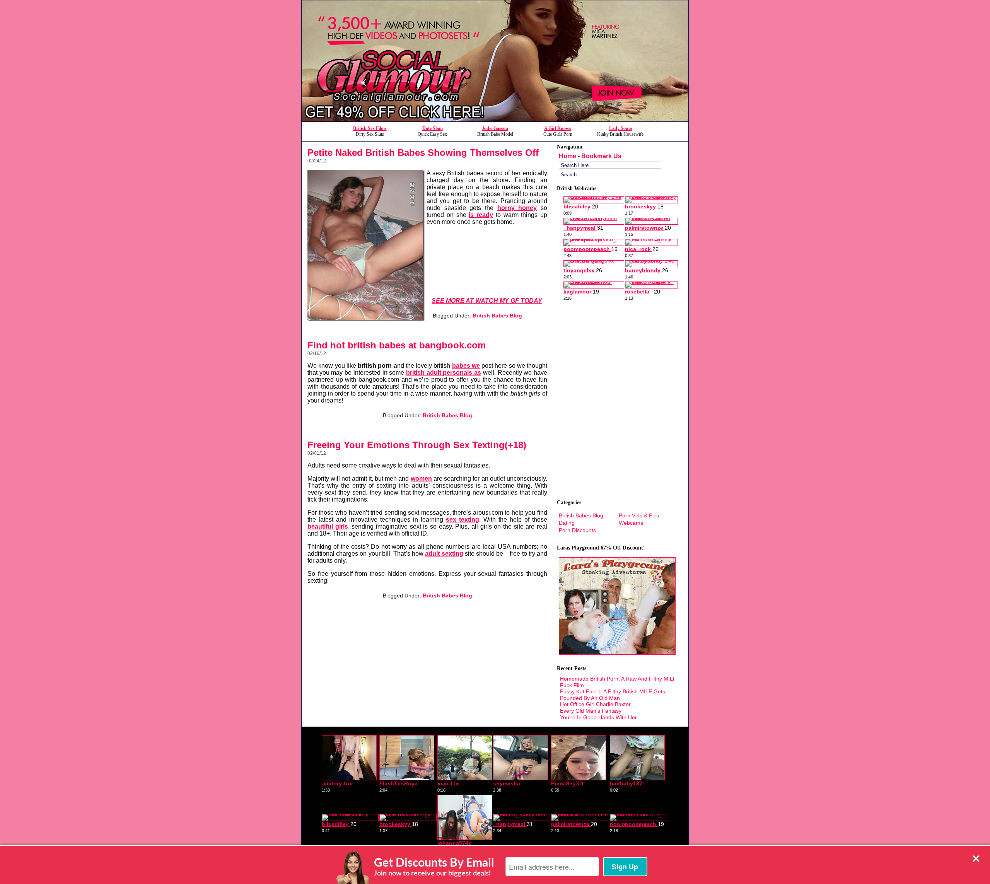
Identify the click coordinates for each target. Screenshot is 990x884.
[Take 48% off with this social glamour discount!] (495, 119)
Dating (567, 523)
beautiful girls (327, 526)
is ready (481, 215)
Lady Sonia (620, 128)
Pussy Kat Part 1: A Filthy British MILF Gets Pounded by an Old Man (612, 694)
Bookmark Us (601, 156)
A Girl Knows (557, 128)
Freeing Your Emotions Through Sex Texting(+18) (416, 445)
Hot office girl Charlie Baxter (595, 704)
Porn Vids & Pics (639, 515)
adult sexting (444, 553)
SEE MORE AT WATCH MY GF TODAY (487, 300)
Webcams (631, 523)
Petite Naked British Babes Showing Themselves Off (423, 152)
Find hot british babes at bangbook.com (396, 345)
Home (567, 156)
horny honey (517, 208)
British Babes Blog (497, 315)
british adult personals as (443, 372)
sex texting (462, 519)
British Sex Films (370, 128)
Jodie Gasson (495, 128)
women (421, 478)
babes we (466, 365)
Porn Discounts (577, 530)
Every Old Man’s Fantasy (590, 711)
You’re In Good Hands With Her (598, 717)
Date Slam (432, 128)
